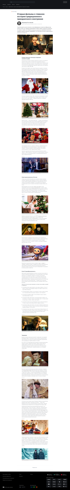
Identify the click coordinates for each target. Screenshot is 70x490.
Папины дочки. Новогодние (35, 187)
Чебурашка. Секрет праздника (33, 237)
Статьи (31, 474)
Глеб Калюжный (34, 218)
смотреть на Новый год (22, 32)
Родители (23, 264)
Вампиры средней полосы (42, 215)
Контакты (21, 476)
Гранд (40, 263)
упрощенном (34, 441)
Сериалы (9, 4)
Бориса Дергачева (43, 241)
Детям (13, 4)
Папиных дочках (34, 191)
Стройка (43, 263)
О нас (20, 474)
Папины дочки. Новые (37, 186)
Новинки (17, 4)
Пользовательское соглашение (8, 478)
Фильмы (4, 4)
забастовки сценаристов (25, 99)
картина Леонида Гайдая (27, 370)
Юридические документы (7, 480)
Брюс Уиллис (43, 409)
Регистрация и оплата (7, 474)
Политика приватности (7, 476)
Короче (43, 239)
